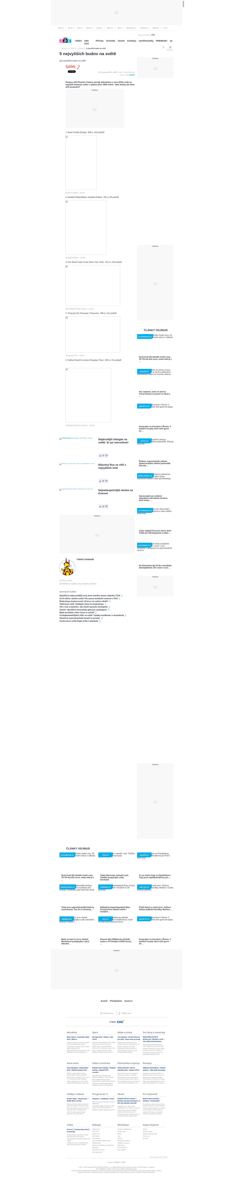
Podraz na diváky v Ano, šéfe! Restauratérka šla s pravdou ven (127, 1047)
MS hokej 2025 (97, 1037)
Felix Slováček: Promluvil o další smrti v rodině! (78, 1139)
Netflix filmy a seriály (74, 1101)
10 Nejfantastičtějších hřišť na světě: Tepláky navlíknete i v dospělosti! (91, 615)
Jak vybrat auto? (97, 1152)
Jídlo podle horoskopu (157, 1070)
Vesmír (121, 41)
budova (93, 584)
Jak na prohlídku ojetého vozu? (101, 1140)
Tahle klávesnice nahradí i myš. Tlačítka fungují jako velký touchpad (102, 1076)
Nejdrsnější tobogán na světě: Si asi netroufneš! (113, 441)
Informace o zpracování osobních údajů (143, 1170)
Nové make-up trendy (132, 1039)
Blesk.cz (61, 28)
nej (79, 584)
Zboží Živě (95, 1131)
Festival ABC (155, 1101)
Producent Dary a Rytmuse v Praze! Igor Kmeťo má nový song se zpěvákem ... (77, 1135)
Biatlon (106, 1037)
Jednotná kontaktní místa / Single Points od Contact (119, 1172)
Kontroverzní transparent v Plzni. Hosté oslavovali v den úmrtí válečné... (104, 1043)
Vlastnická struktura (97, 1172)
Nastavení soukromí (84, 1172)
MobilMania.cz (131, 28)
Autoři (104, 1001)
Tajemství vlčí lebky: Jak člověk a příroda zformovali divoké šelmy (153, 1112)
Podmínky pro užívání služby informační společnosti (114, 1170)
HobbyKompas (96, 1143)
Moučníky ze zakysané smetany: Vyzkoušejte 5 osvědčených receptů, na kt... (154, 1078)
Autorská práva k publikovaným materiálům (85, 1170)
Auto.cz (79, 28)
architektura (64, 584)
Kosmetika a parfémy (123, 1140)
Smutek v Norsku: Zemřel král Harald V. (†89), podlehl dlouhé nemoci (78, 1043)
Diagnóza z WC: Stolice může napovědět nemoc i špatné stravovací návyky (128, 1107)
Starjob (145, 1129)
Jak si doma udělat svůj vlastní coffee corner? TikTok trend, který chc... (103, 1106)
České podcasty (148, 1131)
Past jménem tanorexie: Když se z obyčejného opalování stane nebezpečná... (153, 1053)
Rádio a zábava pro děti (150, 1133)
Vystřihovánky (146, 41)
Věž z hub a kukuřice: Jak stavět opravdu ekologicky (83, 607)
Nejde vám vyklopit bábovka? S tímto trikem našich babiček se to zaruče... (154, 1082)
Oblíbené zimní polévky (151, 1068)
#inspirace (96, 1099)
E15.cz (70, 28)
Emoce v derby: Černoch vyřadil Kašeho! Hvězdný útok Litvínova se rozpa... (102, 1051)
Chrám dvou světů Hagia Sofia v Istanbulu (78, 621)
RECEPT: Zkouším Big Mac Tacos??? (103, 1110)
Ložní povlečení (122, 1147)
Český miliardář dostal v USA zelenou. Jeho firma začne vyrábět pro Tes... (128, 1082)
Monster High (121, 1131)
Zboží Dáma (96, 1136)
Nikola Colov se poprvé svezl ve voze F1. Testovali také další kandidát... (78, 1078)
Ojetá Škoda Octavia (98, 1150)
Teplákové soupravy (123, 1143)
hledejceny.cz (96, 1129)
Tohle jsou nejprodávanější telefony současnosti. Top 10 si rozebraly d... (103, 1084)
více (165, 28)
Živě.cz (119, 28)
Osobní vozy (96, 1133)
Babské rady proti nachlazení (127, 1101)
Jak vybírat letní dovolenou (152, 1041)
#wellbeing (105, 1099)
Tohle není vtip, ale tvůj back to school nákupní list (103, 1102)
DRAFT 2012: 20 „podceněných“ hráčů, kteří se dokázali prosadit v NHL (103, 1047)
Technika (110, 41)
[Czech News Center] (120, 1021)
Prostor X (70, 1129)
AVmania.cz (144, 28)
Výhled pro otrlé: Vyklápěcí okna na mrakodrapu (81, 604)
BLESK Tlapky (72, 1099)
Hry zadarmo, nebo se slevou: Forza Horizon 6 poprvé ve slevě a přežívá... (154, 1104)
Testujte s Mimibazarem (124, 1129)
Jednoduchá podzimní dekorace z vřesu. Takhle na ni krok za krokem (153, 1045)
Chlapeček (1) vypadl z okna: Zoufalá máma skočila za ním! (78, 1047)
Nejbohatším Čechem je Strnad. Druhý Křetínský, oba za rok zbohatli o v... (78, 1051)
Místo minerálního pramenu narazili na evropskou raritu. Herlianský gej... (78, 1108)
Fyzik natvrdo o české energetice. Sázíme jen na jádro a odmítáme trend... (127, 1074)
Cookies (158, 1170)
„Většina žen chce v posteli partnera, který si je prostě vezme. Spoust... (77, 1143)
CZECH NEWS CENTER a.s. (102, 1167)
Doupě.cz (99, 28)
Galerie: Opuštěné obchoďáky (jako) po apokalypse (83, 610)
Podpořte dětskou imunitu (126, 1098)
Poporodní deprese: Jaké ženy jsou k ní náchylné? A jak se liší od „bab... (128, 1115)
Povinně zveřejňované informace (145, 1172)
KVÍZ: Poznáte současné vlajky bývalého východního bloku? (76, 1112)
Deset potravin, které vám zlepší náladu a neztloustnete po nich (127, 1111)
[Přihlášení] (170, 47)
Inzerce (128, 1001)
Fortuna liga (71, 1132)
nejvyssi (85, 584)
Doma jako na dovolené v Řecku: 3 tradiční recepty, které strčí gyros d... (154, 1074)
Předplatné (116, 1001)
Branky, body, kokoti (82, 1129)
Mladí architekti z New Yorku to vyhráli (76, 613)
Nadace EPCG (134, 1070)
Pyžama (119, 1138)
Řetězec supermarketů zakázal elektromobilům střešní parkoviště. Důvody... (77, 1074)
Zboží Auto (95, 1147)
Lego (118, 1136)
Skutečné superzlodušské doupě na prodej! (79, 618)
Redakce (117, 1162)
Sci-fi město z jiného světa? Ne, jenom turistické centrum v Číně (88, 598)
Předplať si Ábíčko (144, 35)
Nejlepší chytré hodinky (100, 1068)
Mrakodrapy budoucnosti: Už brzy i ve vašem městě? (83, 601)
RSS (123, 1162)
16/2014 (132, 75)
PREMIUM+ (162, 41)
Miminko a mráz (158, 1039)
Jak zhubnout (122, 1037)
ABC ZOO (86, 42)
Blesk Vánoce (72, 1037)
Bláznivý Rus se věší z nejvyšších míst (112, 466)
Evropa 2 (145, 1138)
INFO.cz (74, 1039)
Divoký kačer (83, 1099)
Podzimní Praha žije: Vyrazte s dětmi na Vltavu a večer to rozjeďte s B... (153, 1049)
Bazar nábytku (121, 1150)
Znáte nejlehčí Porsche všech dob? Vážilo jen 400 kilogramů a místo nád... (78, 1082)
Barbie (119, 1133)
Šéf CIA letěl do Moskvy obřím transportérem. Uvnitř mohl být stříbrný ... (103, 1080)
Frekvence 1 (146, 1136)
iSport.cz (89, 28)
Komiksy (131, 41)
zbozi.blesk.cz (96, 1138)
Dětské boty (121, 1145)
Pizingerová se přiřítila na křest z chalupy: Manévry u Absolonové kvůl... (128, 1043)
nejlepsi (74, 584)
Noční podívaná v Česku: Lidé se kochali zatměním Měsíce (127, 1051)
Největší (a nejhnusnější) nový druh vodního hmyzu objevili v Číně (89, 596)
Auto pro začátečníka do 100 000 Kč (103, 1145)
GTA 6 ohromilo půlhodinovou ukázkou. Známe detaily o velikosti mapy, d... (154, 1108)
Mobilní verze (126, 1013)
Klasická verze (108, 1013)
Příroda (99, 41)
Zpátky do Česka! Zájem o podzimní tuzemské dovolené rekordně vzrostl (77, 1104)
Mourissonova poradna (151, 1098)
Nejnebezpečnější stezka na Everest (115, 492)
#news (112, 1099)
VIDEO (78, 41)
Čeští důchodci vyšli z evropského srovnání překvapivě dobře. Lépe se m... (128, 1078)
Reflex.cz (110, 28)
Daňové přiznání (123, 1068)
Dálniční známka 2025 (79, 1070)
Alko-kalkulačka (72, 1068)
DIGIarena (155, 28)
